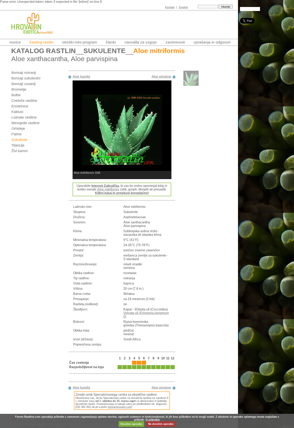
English (183, 7)
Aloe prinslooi (161, 76)
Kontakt (170, 7)
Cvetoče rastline (24, 101)
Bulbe (16, 95)
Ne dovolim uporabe (160, 423)
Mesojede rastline (25, 123)
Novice (15, 42)
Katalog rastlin (41, 42)
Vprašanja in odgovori (212, 42)
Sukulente (104, 50)
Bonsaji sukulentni (25, 78)
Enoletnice (19, 106)
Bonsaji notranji (23, 73)
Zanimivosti (175, 42)
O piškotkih (153, 419)
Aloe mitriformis (108, 189)
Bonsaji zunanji (23, 84)
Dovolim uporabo (131, 423)
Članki (111, 42)
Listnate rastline (24, 117)
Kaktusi (17, 112)
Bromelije (18, 89)
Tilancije (17, 145)
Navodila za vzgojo (141, 42)
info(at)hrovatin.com (119, 406)
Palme (16, 134)
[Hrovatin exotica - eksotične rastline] (35, 36)
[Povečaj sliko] (122, 129)
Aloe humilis (81, 76)
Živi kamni (19, 151)
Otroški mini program (79, 42)
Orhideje (18, 129)
